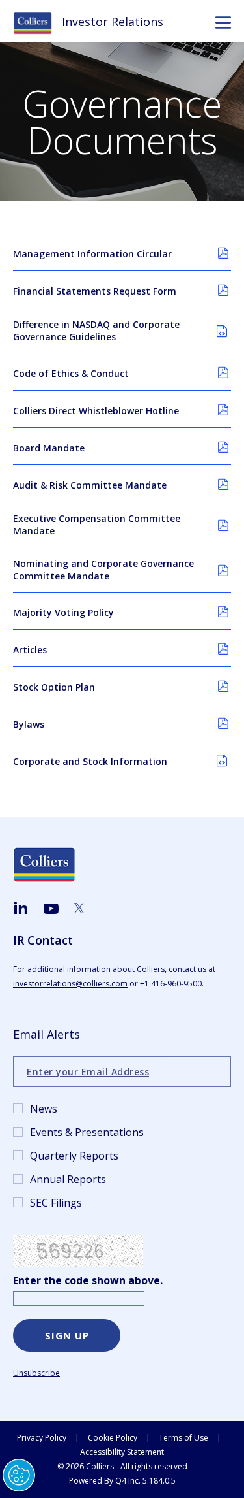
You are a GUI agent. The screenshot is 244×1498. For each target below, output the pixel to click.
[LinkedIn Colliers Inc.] (20, 908)
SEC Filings (56, 1203)
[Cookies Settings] (19, 1475)
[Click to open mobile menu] (223, 24)
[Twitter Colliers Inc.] (79, 908)
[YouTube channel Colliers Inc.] (51, 909)
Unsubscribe (36, 1372)
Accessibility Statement (122, 1451)
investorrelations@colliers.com (70, 983)
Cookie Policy (112, 1437)
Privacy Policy (41, 1437)
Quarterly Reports (74, 1155)
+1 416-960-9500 (171, 983)
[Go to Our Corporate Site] (37, 22)
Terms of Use (183, 1437)
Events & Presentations (87, 1132)
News (43, 1108)
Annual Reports (68, 1179)
